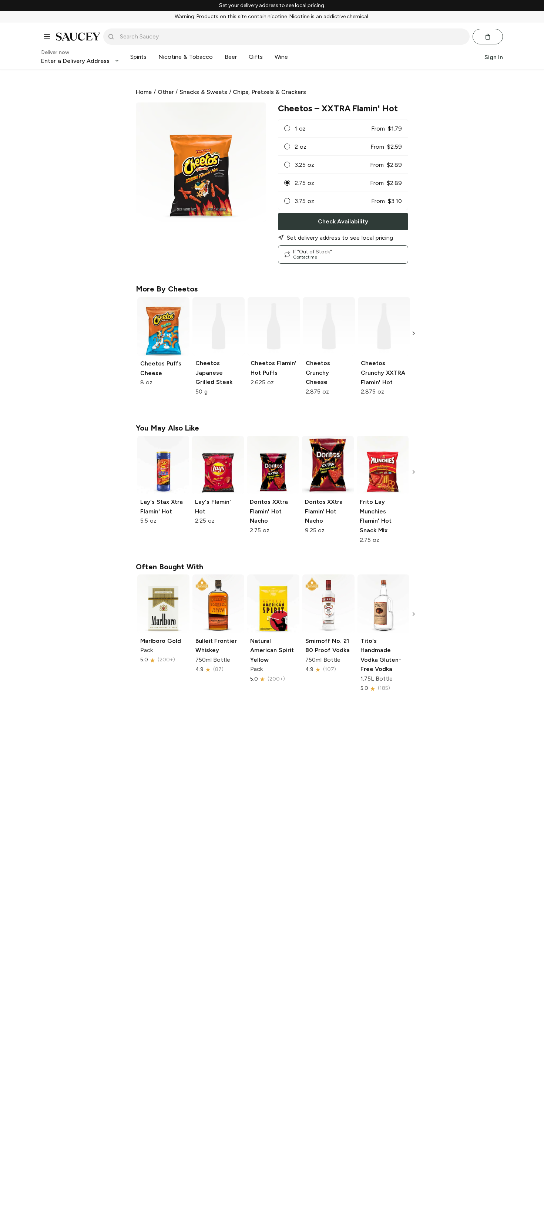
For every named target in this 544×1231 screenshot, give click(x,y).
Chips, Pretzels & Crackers (269, 91)
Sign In (493, 56)
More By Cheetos (167, 288)
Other (166, 91)
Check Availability (343, 221)
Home (144, 91)
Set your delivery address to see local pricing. (272, 6)
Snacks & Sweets (203, 91)
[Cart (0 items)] (488, 36)
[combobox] (291, 36)
